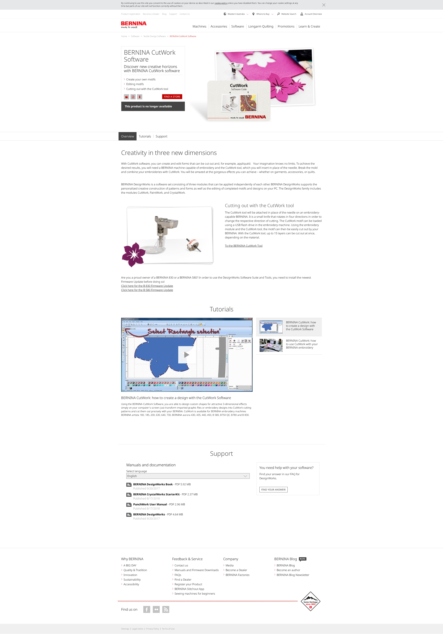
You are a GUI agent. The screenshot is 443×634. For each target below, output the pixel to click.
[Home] (134, 24)
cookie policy (221, 3)
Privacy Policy (152, 628)
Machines (199, 26)
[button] (247, 14)
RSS (165, 609)
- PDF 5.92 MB (162, 484)
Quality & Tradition (135, 570)
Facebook (146, 609)
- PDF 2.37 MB (165, 494)
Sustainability (132, 579)
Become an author (288, 570)
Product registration (130, 13)
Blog (164, 13)
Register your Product (188, 584)
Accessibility (131, 584)
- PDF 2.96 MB (159, 504)
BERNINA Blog (286, 565)
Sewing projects (139, 96)
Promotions (286, 26)
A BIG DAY (130, 565)
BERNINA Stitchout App (189, 589)
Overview (127, 136)
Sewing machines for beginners (195, 593)
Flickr (156, 609)
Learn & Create (309, 26)
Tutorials (145, 136)
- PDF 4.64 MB (158, 514)
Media (230, 565)
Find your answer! (273, 489)
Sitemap (125, 628)
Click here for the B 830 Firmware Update (147, 286)
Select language (136, 471)
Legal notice (137, 628)
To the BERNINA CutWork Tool (244, 246)
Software (237, 26)
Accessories (219, 26)
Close (323, 4)
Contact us (181, 565)
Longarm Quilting (260, 26)
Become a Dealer (151, 13)
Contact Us (185, 13)
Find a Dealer (183, 579)
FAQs (178, 575)
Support (173, 13)
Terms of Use (168, 628)
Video (126, 96)
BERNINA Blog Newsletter (293, 575)
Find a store (172, 96)
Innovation (130, 575)
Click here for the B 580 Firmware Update (147, 290)
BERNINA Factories (238, 575)
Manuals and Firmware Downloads (197, 570)
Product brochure (133, 96)
